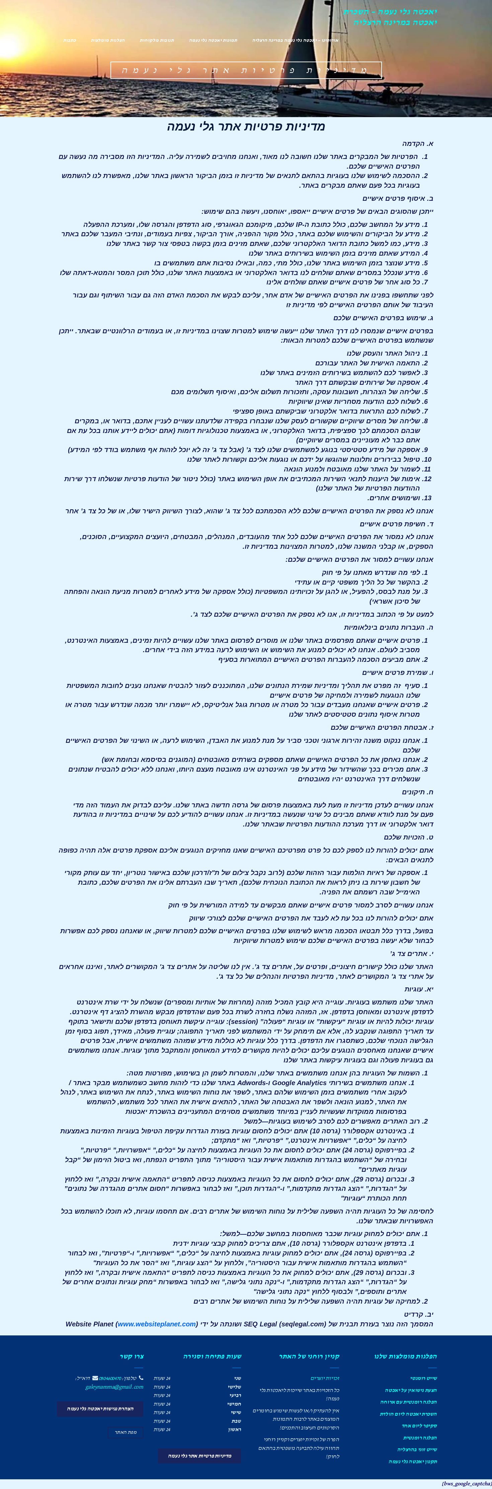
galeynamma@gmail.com (114, 1387)
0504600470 (110, 1378)
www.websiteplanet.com (157, 1324)
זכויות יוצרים (324, 1378)
